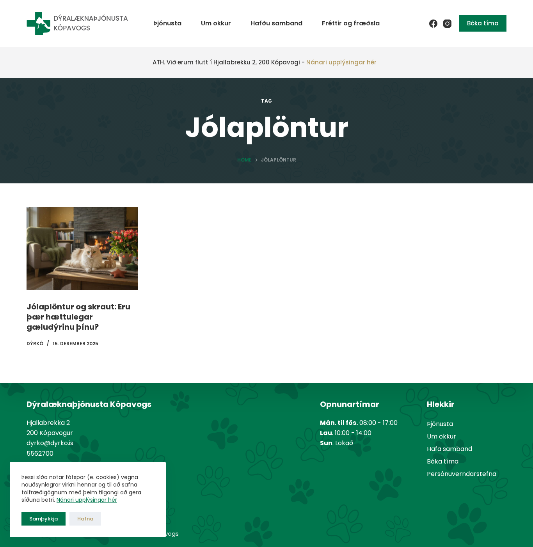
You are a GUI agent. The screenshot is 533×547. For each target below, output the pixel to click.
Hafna (85, 518)
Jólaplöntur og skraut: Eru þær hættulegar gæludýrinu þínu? (78, 316)
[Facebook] (433, 24)
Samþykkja (43, 518)
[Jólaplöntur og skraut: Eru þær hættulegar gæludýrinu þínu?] (82, 248)
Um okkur (216, 23)
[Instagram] (447, 24)
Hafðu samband (276, 23)
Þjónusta (167, 23)
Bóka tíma (483, 23)
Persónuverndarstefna (461, 473)
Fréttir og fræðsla (351, 23)
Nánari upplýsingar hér (87, 500)
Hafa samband (449, 448)
